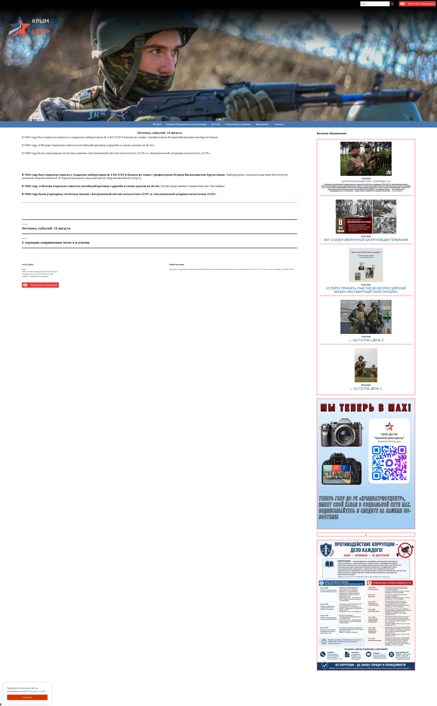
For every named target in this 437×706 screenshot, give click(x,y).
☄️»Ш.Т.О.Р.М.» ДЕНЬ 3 (366, 340)
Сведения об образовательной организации (186, 124)
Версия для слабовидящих (421, 3)
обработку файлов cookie (34, 691)
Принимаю (27, 697)
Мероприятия (262, 124)
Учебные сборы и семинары (238, 124)
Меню (158, 124)
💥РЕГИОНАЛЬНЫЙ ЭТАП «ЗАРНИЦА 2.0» (366, 181)
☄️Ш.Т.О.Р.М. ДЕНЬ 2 (366, 388)
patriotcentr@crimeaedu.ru (260, 269)
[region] (218, 64)
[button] (8, 64)
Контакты (279, 124)
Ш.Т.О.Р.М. (216, 124)
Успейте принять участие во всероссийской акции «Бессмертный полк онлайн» (366, 290)
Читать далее (397, 191)
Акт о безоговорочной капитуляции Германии (366, 240)
